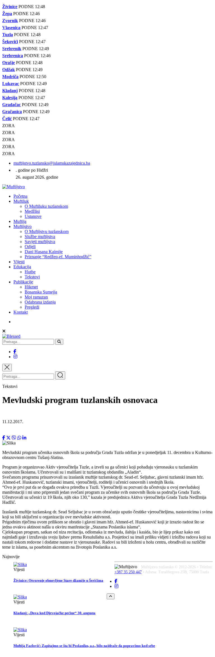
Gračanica (12, 111)
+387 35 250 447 (128, 572)
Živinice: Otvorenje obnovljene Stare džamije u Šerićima (58, 580)
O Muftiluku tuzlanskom (46, 206)
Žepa (7, 13)
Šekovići (10, 41)
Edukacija (22, 266)
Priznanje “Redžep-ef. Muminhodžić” (58, 256)
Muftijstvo (22, 226)
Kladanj (10, 90)
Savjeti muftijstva (40, 241)
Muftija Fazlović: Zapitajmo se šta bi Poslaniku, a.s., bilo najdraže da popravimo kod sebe (84, 646)
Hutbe (30, 271)
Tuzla (7, 34)
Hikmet (31, 287)
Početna (20, 196)
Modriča (10, 76)
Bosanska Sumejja (41, 292)
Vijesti (19, 261)
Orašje (8, 62)
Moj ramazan (36, 297)
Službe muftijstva (40, 236)
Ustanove (33, 216)
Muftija (19, 221)
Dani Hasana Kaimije (44, 251)
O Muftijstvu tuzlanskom (47, 231)
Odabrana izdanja (40, 302)
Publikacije (23, 281)
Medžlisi (32, 211)
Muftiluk (21, 201)
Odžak (8, 69)
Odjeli (30, 246)
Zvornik (10, 20)
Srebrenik (11, 48)
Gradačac (11, 104)
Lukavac (10, 83)
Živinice (9, 6)
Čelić (7, 118)
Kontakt (20, 312)
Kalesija (9, 97)
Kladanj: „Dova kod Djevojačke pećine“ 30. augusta (54, 613)
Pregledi (32, 307)
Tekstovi (32, 276)
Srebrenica (12, 55)
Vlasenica (11, 27)
